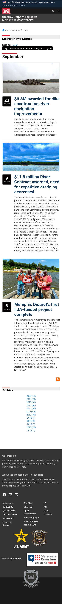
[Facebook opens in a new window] (4, 494)
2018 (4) (31, 417)
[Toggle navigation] (57, 11)
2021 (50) (31, 408)
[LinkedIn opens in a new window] (10, 494)
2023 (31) (31, 402)
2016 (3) (31, 424)
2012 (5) (31, 430)
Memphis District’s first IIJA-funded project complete (36, 309)
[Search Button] (52, 11)
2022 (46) (31, 405)
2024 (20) (31, 399)
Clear (14, 44)
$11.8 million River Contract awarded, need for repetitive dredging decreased (36, 184)
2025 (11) (31, 395)
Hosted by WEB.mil (12, 558)
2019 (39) (31, 414)
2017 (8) (31, 421)
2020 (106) (31, 411)
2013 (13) (31, 427)
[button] (14, 5)
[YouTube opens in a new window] (16, 494)
